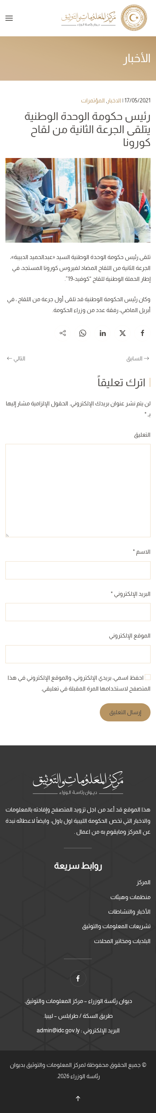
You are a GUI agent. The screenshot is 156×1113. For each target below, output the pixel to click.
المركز (143, 882)
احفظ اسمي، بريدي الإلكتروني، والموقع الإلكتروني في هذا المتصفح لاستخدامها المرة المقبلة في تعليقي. (79, 683)
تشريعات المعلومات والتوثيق (116, 926)
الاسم (142, 552)
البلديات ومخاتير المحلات (122, 941)
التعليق (142, 435)
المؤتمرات (93, 100)
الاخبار (114, 100)
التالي (19, 358)
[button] (9, 18)
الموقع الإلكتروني (130, 635)
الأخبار (137, 58)
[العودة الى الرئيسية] (105, 18)
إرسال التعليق (125, 712)
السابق (134, 358)
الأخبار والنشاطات (129, 911)
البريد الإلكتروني (131, 594)
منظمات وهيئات (130, 897)
